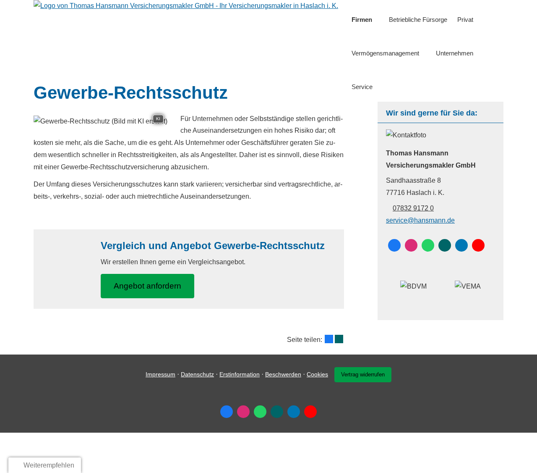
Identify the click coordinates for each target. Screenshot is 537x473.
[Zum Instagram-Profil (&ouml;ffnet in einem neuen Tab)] (411, 245)
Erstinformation (239, 374)
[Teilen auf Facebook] (329, 339)
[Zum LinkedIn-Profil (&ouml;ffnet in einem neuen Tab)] (461, 245)
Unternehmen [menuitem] (454, 53)
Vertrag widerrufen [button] (363, 374)
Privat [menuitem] (465, 19)
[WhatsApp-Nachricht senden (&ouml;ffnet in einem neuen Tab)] (428, 245)
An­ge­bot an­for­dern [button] (147, 285)
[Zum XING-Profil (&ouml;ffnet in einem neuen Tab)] (444, 245)
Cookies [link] (317, 374)
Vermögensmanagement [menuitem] (385, 53)
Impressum (160, 374)
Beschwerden (283, 374)
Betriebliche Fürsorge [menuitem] (418, 19)
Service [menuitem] (362, 86)
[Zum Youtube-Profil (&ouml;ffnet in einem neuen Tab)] (478, 245)
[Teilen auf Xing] (339, 339)
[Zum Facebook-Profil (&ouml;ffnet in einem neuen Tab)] (394, 245)
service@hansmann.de (420, 220)
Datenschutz (197, 374)
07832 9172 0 (413, 208)
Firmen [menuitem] (362, 19)
